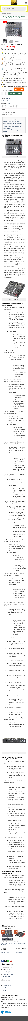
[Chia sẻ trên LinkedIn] (16, 106)
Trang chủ (4, 16)
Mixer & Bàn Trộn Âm (10, 17)
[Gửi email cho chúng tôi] (5, 961)
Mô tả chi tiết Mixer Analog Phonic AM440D (13, 121)
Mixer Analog (19, 17)
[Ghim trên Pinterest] (14, 106)
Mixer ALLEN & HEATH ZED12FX (6, 944)
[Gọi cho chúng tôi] (8, 961)
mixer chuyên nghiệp (22, 100)
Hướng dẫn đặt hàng (7, 972)
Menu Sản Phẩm (7, 13)
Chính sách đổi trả (6, 976)
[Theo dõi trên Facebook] (2, 961)
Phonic (8, 103)
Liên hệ (4, 990)
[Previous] (2, 941)
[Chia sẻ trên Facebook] (5, 106)
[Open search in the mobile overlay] (14, 9)
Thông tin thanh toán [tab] (8, 112)
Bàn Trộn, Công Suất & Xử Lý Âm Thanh (16, 16)
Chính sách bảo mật (7, 985)
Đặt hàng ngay (5, 952)
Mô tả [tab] (4, 109)
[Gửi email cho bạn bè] (11, 106)
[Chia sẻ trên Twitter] (8, 106)
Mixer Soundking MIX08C (20, 943)
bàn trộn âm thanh (7, 100)
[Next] (26, 941)
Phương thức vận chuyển (8, 974)
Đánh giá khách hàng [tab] (8, 114)
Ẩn (16, 119)
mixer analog (14, 100)
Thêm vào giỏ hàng (15, 93)
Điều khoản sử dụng (7, 987)
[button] (2, 3)
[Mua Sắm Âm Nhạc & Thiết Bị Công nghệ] (14, 2)
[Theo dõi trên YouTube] (11, 961)
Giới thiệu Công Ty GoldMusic (9, 983)
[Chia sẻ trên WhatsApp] (2, 106)
